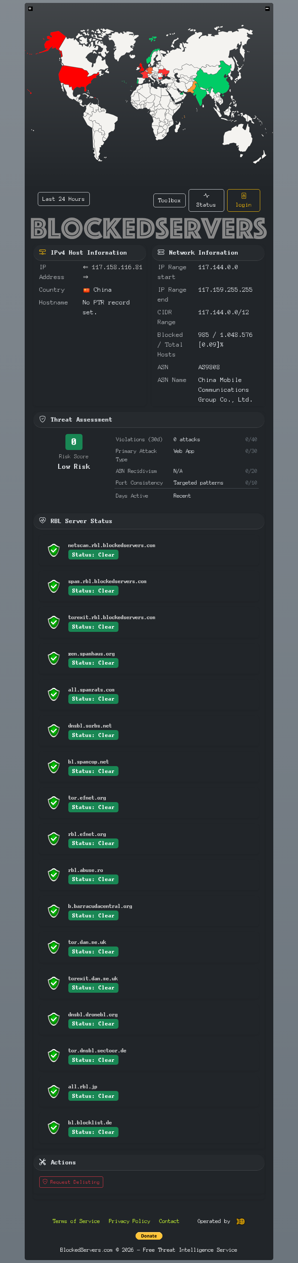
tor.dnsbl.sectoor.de (97, 1050)
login (243, 205)
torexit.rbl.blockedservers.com (112, 617)
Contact (169, 1221)
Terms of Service (76, 1221)
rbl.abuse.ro (85, 870)
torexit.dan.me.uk (93, 978)
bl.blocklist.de (90, 1122)
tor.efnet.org (87, 797)
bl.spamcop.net (88, 761)
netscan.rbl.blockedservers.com (112, 545)
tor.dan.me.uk (87, 942)
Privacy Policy (129, 1221)
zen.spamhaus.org (91, 653)
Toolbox (169, 200)
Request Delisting (74, 1182)
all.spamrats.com (91, 689)
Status (206, 205)
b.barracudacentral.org (100, 906)
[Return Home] (149, 228)
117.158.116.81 (117, 267)
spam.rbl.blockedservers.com (107, 581)
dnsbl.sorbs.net (90, 725)
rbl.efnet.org (87, 834)
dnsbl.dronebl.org (93, 1014)
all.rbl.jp (82, 1086)
